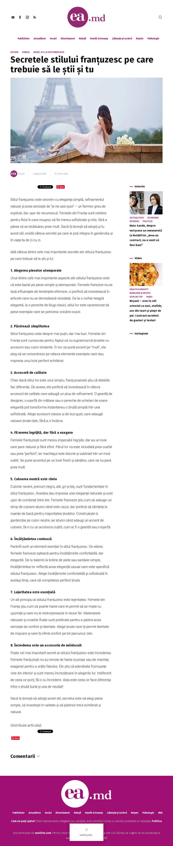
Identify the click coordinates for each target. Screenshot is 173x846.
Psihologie (153, 38)
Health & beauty (99, 38)
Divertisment (68, 38)
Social (53, 38)
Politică (147, 221)
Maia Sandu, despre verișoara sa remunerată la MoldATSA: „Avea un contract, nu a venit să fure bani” (146, 235)
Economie (152, 218)
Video (149, 297)
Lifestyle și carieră (122, 38)
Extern (14, 52)
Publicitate (24, 38)
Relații (82, 38)
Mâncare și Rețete (140, 293)
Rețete (139, 38)
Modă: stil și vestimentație (48, 52)
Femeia (26, 52)
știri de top (136, 297)
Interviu (134, 221)
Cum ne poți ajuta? (23, 821)
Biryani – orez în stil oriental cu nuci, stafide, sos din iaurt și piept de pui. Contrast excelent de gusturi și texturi (146, 310)
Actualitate (40, 38)
